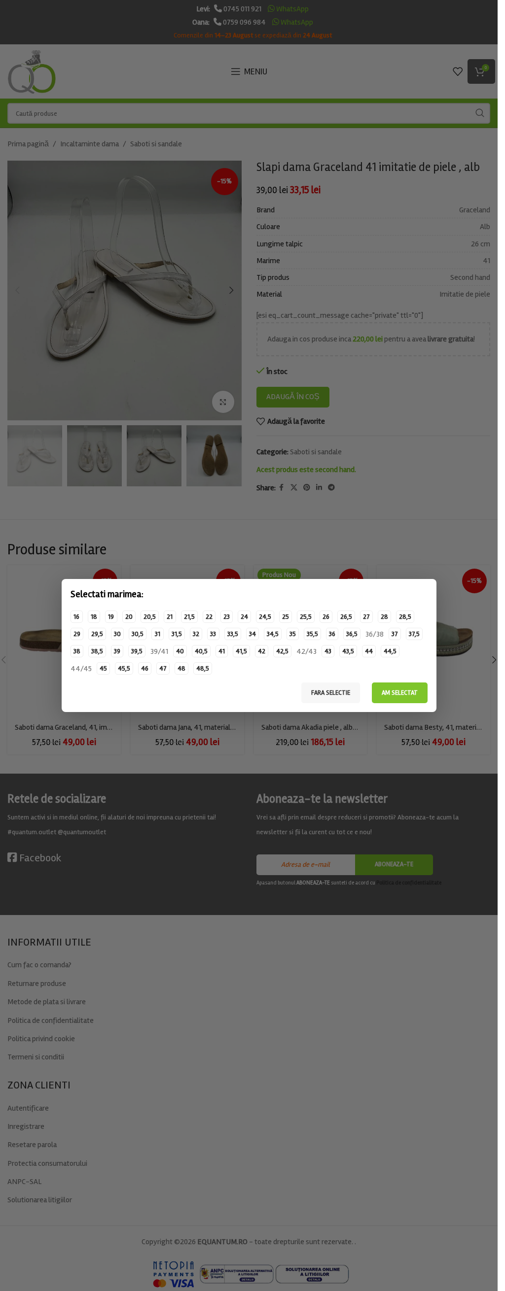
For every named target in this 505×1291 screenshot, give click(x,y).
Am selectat (400, 693)
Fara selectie (330, 693)
